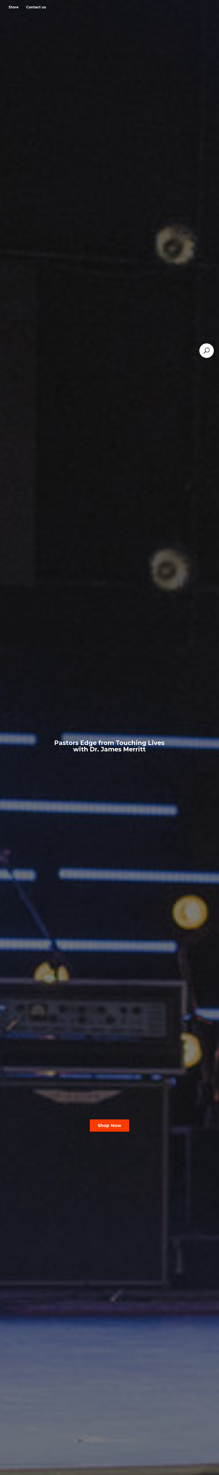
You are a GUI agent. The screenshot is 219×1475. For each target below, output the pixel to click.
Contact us (36, 7)
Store (14, 7)
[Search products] (206, 350)
